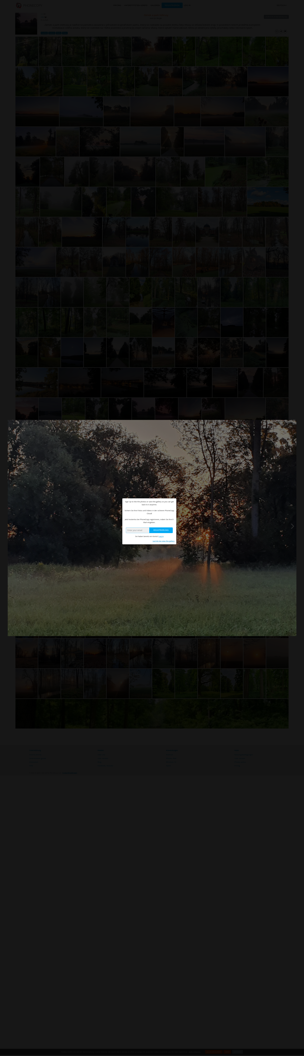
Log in (161, 536)
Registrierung (161, 530)
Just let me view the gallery (164, 541)
